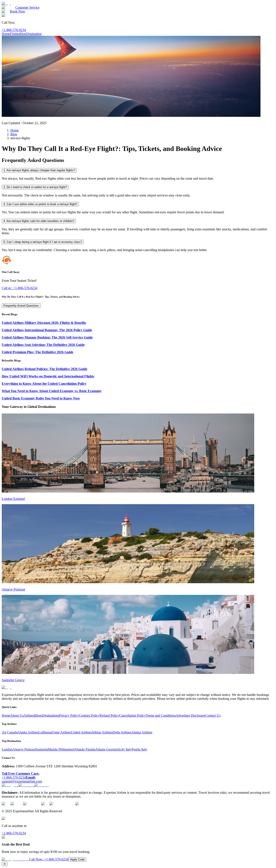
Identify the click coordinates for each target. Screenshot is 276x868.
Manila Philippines (61, 749)
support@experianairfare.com (22, 779)
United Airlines (81, 732)
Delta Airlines (122, 732)
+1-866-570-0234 (14, 30)
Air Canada (9, 732)
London (7, 749)
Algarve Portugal (24, 749)
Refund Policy (109, 715)
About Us (17, 715)
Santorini (42, 749)
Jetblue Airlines (102, 732)
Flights (14, 34)
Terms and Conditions (161, 715)
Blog (22, 34)
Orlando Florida (84, 749)
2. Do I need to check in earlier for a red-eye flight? (35, 187)
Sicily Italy (124, 749)
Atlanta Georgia (106, 749)
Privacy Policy (69, 715)
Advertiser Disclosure (190, 715)
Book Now (17, 11)
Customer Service (27, 7)
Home (6, 34)
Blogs (38, 715)
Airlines (29, 715)
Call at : (19, 288)
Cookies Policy (89, 715)
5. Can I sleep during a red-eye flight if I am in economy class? (42, 242)
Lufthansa (45, 732)
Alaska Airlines (27, 732)
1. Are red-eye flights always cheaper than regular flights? (39, 170)
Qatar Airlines (61, 732)
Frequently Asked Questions (21, 305)
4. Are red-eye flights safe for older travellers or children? (38, 221)
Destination (34, 34)
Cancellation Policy (132, 715)
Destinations (50, 715)
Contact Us (213, 715)
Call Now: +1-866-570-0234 (48, 859)
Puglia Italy (139, 749)
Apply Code (77, 859)
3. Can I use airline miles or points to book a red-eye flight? (40, 204)
